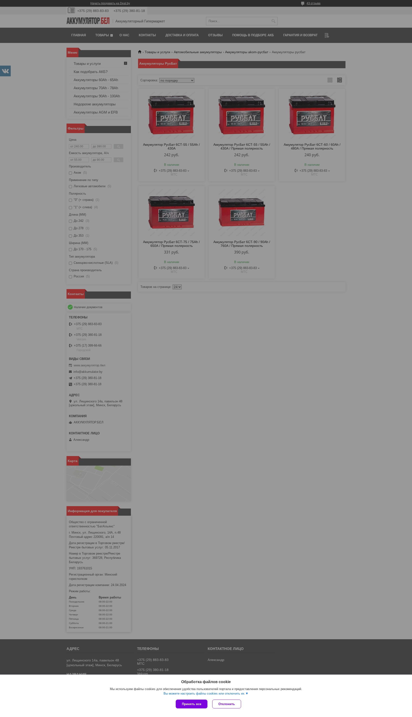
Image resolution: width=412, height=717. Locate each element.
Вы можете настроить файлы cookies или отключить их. (204, 693)
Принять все (191, 704)
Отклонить (226, 704)
